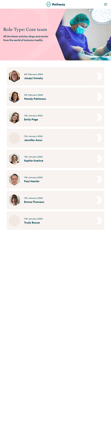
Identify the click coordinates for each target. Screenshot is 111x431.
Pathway (58, 4)
